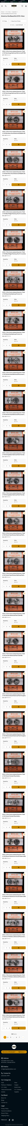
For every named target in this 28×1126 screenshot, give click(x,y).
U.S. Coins (8, 11)
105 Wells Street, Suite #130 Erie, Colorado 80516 (8, 1061)
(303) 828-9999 (5, 1075)
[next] (23, 1037)
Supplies (16, 1092)
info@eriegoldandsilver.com (8, 1069)
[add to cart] (19, 64)
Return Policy (4, 1113)
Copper (16, 1085)
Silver (15, 1082)
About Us (3, 1098)
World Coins (17, 1087)
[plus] (9, 64)
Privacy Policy (4, 1108)
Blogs (2, 1100)
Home (2, 11)
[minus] (4, 64)
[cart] (26, 6)
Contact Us (4, 1102)
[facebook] (9, 1120)
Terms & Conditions (6, 1111)
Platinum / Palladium (6, 1085)
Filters (5, 21)
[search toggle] (6, 6)
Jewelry (3, 1092)
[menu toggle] (2, 6)
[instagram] (13, 1120)
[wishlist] (22, 6)
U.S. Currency (18, 1089)
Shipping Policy (5, 1115)
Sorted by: (12, 24)
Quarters (14, 11)
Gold (2, 1082)
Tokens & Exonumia (6, 1089)
